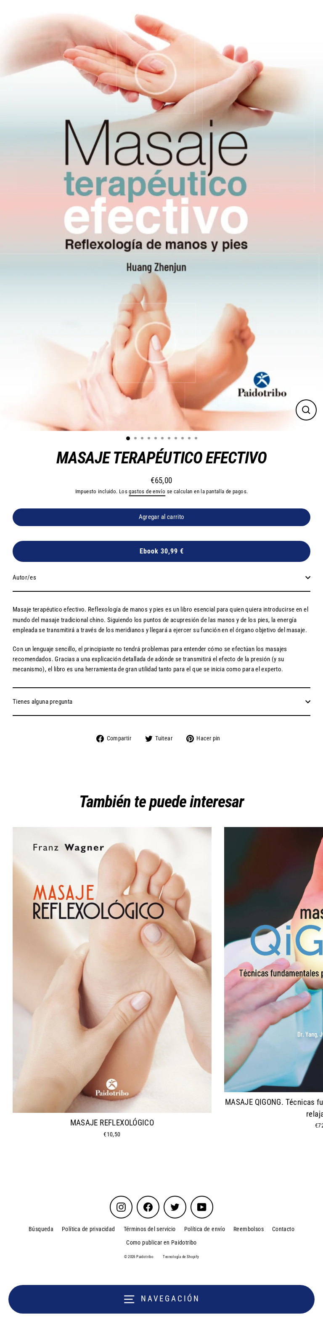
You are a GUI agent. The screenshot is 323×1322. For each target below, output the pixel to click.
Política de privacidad (88, 1229)
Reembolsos (248, 1229)
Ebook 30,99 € (162, 551)
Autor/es (24, 577)
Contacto (283, 1229)
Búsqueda (41, 1229)
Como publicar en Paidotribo (161, 1242)
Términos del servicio (150, 1229)
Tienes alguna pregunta (42, 701)
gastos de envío (147, 491)
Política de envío (204, 1229)
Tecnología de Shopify (181, 1257)
